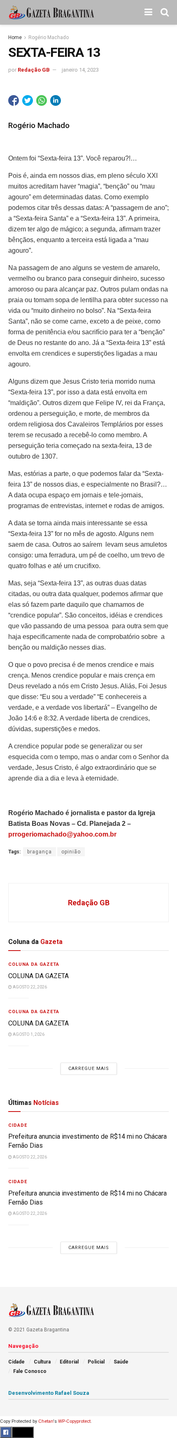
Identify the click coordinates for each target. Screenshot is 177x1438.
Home (15, 37)
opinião (71, 852)
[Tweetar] (27, 100)
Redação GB (34, 70)
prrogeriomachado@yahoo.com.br (62, 834)
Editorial (69, 1362)
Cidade (17, 1125)
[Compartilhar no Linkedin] (55, 100)
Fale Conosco (30, 1371)
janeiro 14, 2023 (80, 70)
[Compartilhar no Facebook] (13, 100)
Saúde (121, 1362)
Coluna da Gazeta (33, 964)
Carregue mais (88, 1068)
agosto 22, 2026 (29, 987)
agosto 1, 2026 (28, 1034)
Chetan (45, 1421)
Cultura (42, 1362)
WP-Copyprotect (74, 1421)
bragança (39, 852)
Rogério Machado (48, 37)
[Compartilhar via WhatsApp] (41, 100)
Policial (96, 1362)
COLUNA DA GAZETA (38, 976)
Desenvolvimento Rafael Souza (48, 1393)
